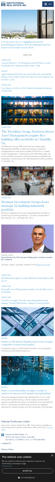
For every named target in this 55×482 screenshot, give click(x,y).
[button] (27, 477)
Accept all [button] (27, 471)
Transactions (6, 59)
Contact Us (6, 443)
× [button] (52, 456)
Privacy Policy (7, 449)
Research (4, 71)
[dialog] (27, 467)
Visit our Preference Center (15, 422)
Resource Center (7, 255)
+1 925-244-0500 (38, 439)
